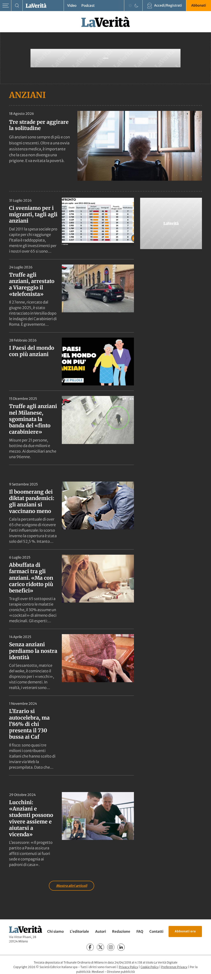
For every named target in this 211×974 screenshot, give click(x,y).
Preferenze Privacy (174, 967)
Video (71, 5)
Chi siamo (55, 931)
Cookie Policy (150, 967)
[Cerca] (17, 5)
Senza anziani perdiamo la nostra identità (33, 651)
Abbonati (198, 5)
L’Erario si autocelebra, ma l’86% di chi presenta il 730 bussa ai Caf (29, 724)
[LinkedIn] (121, 947)
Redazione (121, 931)
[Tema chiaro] (130, 5)
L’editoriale (79, 931)
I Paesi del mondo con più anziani (31, 351)
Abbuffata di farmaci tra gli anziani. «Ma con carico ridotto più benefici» (31, 578)
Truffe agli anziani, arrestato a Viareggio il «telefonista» (31, 284)
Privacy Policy (128, 967)
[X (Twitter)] (100, 947)
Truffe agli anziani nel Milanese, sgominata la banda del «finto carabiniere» (33, 419)
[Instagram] (110, 947)
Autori (100, 931)
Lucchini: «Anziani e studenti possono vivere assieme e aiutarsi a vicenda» (31, 818)
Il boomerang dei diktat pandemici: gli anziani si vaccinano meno (31, 501)
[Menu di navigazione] (5, 5)
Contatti (156, 931)
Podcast (88, 5)
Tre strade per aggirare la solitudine (39, 125)
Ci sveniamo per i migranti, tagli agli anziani (33, 214)
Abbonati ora (185, 931)
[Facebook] (90, 947)
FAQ (139, 931)
